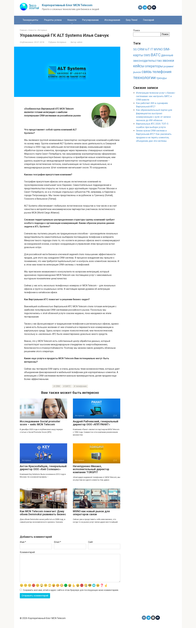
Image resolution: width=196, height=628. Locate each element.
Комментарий (27, 552)
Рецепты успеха (53, 20)
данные (167, 55)
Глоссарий (148, 20)
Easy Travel (131, 20)
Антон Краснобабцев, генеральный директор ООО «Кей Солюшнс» (43, 468)
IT (151, 49)
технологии (144, 77)
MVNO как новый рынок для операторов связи (91, 513)
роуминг (169, 66)
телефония (81, 386)
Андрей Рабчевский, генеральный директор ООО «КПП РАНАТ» (95, 423)
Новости (71, 20)
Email (57, 542)
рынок (137, 72)
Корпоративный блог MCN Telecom (67, 5)
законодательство (147, 61)
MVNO (158, 49)
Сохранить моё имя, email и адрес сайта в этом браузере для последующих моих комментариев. (71, 590)
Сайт (90, 542)
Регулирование (90, 20)
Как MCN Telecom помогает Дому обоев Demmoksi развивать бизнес (43, 513)
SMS (147, 55)
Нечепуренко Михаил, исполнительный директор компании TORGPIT (91, 469)
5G (135, 49)
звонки (168, 60)
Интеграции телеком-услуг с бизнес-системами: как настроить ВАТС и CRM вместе (155, 96)
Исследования (112, 20)
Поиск (136, 30)
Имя (23, 542)
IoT (147, 49)
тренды (161, 78)
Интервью (61, 42)
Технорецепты (30, 20)
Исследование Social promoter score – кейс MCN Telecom (40, 423)
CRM (58, 386)
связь (147, 71)
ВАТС (67, 386)
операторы (154, 66)
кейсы (138, 66)
